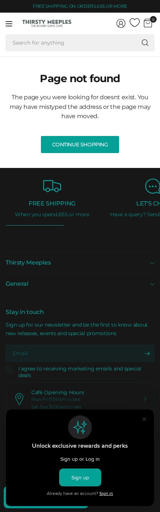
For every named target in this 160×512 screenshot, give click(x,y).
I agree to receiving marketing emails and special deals (79, 372)
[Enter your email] (147, 353)
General (17, 283)
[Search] (145, 42)
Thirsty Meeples (28, 262)
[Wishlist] (134, 23)
